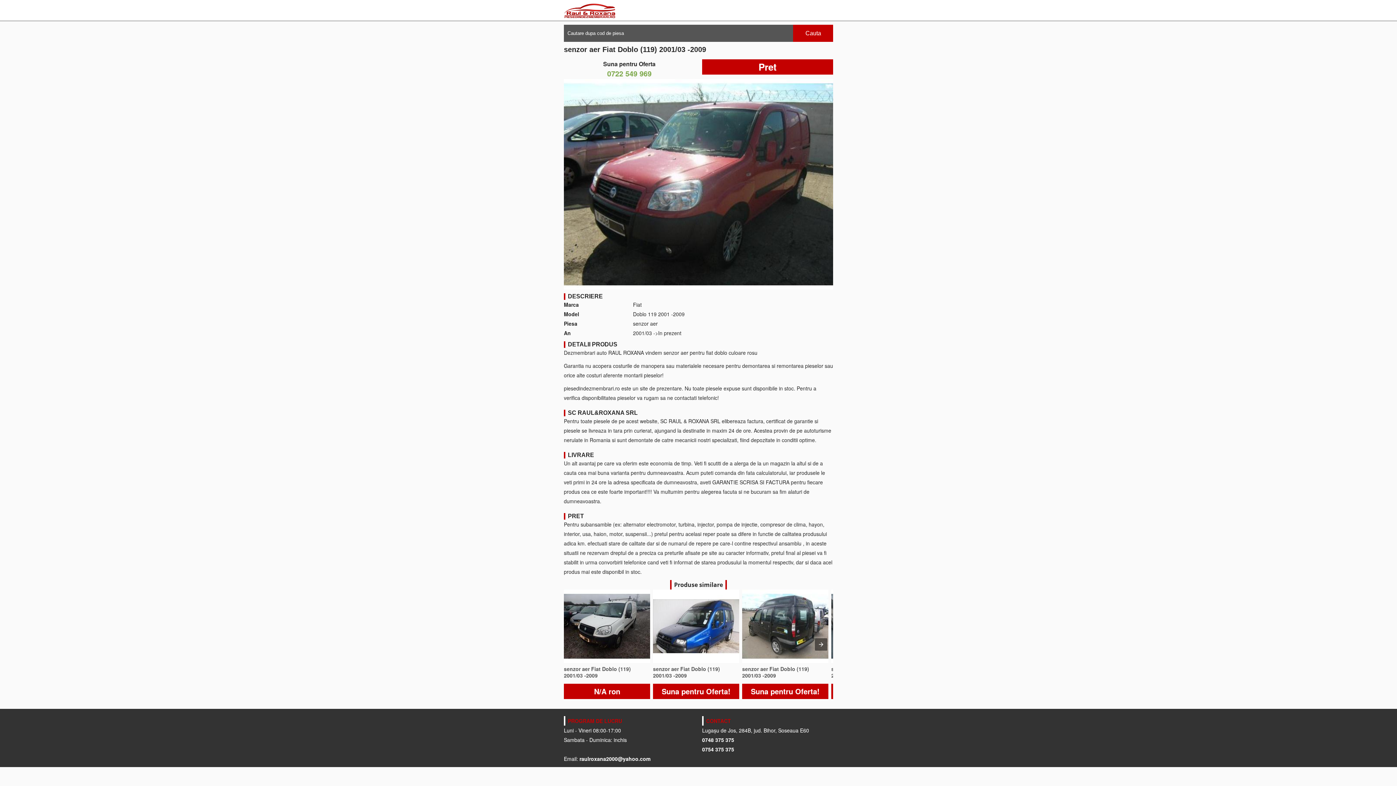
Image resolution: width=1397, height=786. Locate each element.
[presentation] (821, 644)
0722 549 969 (629, 73)
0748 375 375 (718, 739)
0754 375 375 (718, 749)
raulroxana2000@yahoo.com (615, 758)
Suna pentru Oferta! (696, 691)
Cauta (813, 33)
